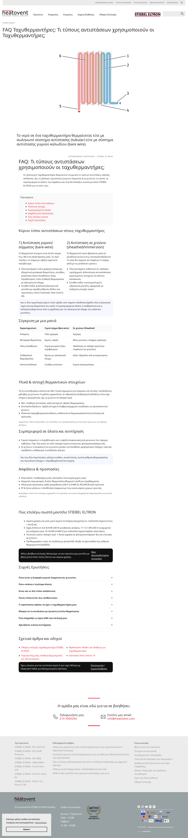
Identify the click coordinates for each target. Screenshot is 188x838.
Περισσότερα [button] (41, 823)
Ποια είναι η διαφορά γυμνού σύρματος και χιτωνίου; (47, 577)
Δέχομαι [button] (26, 829)
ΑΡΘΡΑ (104, 2)
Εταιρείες (68, 14)
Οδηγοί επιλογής (142, 782)
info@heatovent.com (121, 718)
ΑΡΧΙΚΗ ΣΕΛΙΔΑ (8, 23)
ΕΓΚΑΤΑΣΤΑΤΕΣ (140, 2)
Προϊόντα (38, 14)
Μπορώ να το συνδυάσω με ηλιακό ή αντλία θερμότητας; (49, 611)
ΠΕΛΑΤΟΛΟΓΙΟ (157, 2)
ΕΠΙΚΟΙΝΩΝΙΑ (172, 2)
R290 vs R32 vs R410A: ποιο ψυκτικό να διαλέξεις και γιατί (81, 773)
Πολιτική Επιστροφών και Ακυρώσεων (153, 759)
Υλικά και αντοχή (36, 206)
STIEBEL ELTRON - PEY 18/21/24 (30, 747)
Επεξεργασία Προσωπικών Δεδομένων (160, 827)
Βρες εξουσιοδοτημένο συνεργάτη (100, 555)
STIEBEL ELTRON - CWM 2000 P (29, 762)
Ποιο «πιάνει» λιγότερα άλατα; (35, 584)
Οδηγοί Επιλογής (107, 14)
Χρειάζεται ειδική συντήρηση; (35, 624)
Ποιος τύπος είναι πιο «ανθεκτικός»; (38, 597)
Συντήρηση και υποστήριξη (148, 755)
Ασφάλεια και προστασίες (40, 213)
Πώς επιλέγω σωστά (38, 216)
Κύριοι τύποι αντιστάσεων (41, 203)
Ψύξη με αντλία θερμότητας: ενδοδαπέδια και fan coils (80, 769)
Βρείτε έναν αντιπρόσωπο (147, 747)
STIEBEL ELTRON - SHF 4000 (28, 758)
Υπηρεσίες (53, 14)
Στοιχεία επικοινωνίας (145, 751)
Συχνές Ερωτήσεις (37, 220)
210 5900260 (68, 718)
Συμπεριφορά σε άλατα (39, 210)
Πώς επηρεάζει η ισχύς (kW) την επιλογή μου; (43, 618)
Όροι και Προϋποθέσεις (146, 777)
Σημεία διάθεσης (86, 14)
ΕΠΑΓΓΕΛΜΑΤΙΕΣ (123, 2)
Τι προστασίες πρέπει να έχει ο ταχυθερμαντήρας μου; (48, 604)
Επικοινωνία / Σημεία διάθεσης (99, 667)
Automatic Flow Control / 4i (82, 655)
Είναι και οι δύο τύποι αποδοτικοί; (37, 591)
